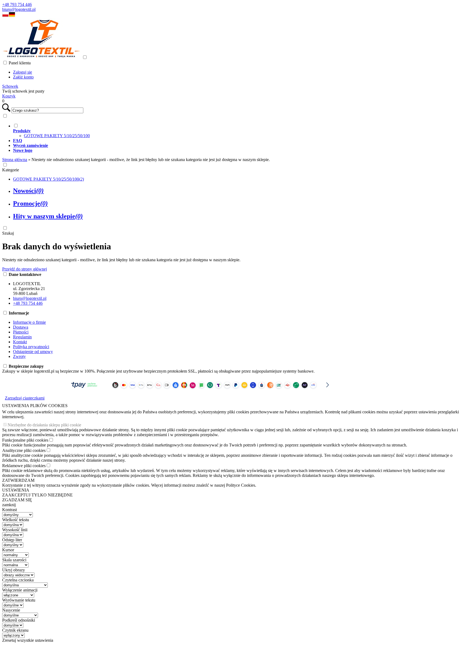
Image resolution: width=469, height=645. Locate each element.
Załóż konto (23, 77)
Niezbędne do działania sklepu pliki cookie (44, 425)
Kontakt (20, 341)
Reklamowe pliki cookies (24, 465)
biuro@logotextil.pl (19, 9)
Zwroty (19, 356)
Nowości (28, 190)
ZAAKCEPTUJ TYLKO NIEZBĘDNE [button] (37, 495)
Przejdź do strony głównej (24, 269)
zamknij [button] (9, 504)
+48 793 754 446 (17, 4)
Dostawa (20, 327)
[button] (5, 15)
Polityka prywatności (31, 346)
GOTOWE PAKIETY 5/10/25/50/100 (57, 135)
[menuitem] (204, 130)
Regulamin (22, 337)
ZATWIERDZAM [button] (18, 480)
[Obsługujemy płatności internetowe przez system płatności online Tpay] (199, 390)
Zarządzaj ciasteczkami (25, 398)
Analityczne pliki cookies (24, 450)
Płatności (20, 332)
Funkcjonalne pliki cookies (25, 440)
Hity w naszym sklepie (48, 216)
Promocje (30, 203)
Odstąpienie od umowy (33, 351)
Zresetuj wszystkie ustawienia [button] (27, 640)
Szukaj (8, 233)
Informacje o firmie (29, 322)
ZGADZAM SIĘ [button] (17, 500)
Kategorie (10, 170)
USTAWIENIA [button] (15, 490)
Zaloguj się (22, 72)
